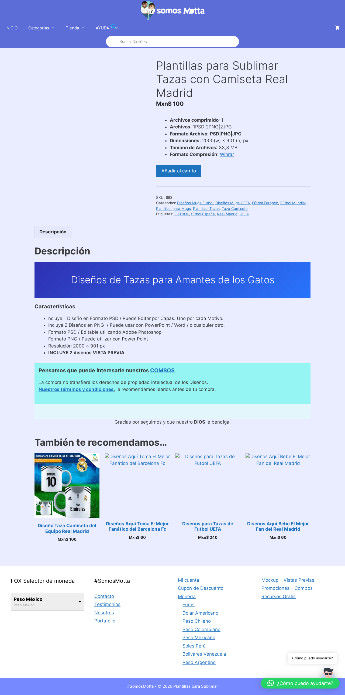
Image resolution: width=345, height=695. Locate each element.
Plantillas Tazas (206, 208)
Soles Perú (194, 646)
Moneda (187, 596)
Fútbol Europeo (265, 203)
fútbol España (203, 214)
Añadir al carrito (178, 170)
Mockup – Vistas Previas (287, 580)
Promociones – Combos (287, 588)
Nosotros (104, 612)
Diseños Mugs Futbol (195, 203)
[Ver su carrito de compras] (337, 28)
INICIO (11, 27)
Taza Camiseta (235, 208)
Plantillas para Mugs (173, 208)
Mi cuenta (188, 580)
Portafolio (104, 621)
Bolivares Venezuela (204, 654)
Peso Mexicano (198, 637)
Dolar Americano (200, 613)
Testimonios (107, 604)
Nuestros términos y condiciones (76, 389)
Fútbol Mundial (293, 203)
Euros (188, 604)
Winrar (227, 154)
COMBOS (162, 370)
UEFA (244, 214)
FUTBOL (181, 214)
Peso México (28, 599)
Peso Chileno (196, 621)
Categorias (38, 27)
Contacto (104, 596)
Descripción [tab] (53, 231)
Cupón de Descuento (200, 588)
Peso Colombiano (201, 629)
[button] (300, 683)
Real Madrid (227, 214)
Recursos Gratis (278, 596)
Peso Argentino (199, 662)
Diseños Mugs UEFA (232, 203)
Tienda (72, 27)
